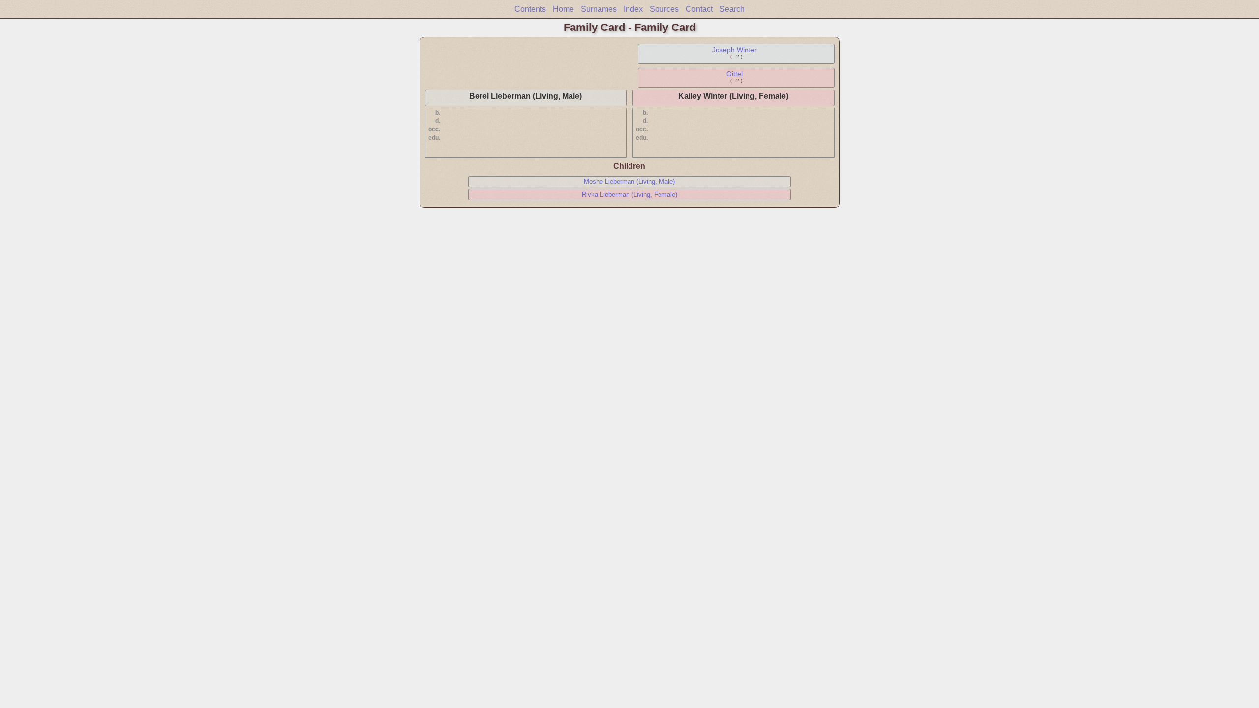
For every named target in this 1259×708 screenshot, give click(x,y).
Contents (530, 9)
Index (633, 9)
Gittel (734, 74)
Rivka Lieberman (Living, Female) (629, 194)
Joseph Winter (734, 50)
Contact (699, 9)
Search (732, 9)
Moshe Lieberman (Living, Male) (629, 181)
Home (563, 9)
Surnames (599, 9)
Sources (664, 9)
